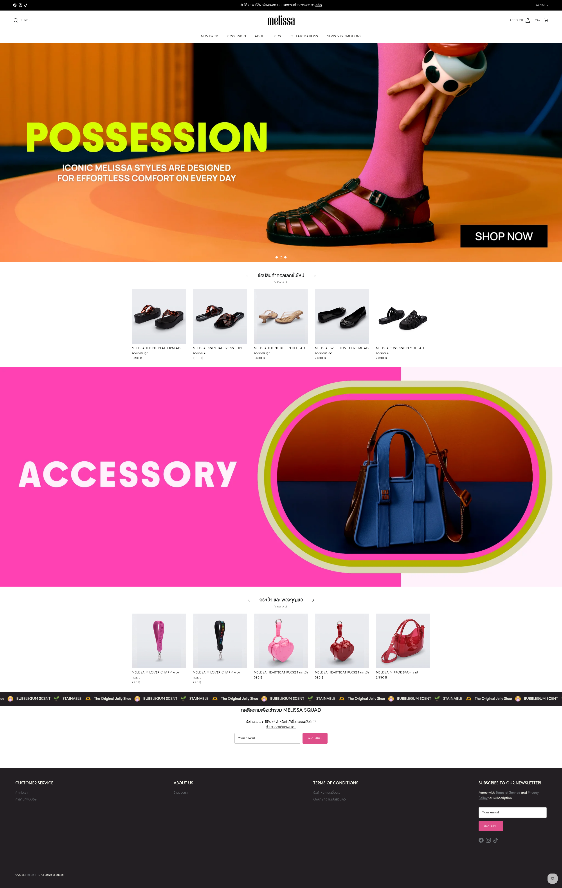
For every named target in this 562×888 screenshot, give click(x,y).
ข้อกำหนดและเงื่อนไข (326, 792)
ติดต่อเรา (21, 792)
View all (281, 283)
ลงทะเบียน (315, 738)
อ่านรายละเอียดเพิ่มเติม (281, 727)
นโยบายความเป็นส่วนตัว (329, 799)
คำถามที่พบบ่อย (26, 799)
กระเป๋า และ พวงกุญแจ (281, 600)
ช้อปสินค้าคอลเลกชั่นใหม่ (281, 276)
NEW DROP (209, 36)
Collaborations (304, 36)
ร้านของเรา (181, 792)
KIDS (277, 36)
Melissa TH (32, 875)
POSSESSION (236, 36)
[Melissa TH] (281, 20)
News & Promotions (344, 36)
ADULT (260, 36)
